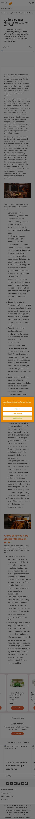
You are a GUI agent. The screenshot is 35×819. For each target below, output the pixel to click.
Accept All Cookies (17, 413)
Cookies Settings (17, 418)
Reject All (17, 409)
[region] (17, 409)
